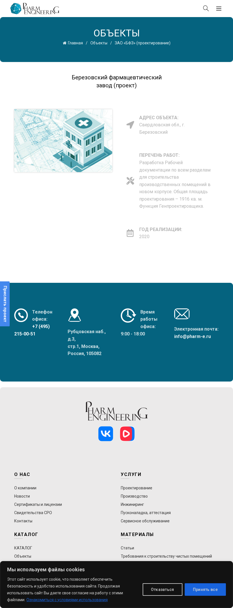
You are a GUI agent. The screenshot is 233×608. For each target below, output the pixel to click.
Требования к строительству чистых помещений (166, 556)
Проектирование (136, 488)
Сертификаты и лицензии (38, 504)
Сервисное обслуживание (145, 521)
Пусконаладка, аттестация (146, 512)
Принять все (205, 589)
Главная (75, 43)
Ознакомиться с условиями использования (67, 599)
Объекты (98, 43)
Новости (22, 496)
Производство (134, 496)
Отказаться (162, 589)
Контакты (23, 521)
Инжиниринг (132, 504)
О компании (25, 488)
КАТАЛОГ (23, 548)
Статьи (127, 548)
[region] (116, 584)
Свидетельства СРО (33, 512)
